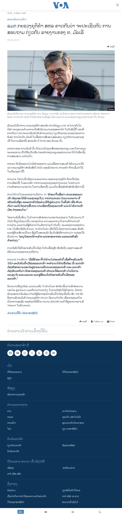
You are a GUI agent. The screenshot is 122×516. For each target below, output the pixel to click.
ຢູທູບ (9, 378)
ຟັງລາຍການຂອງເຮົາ (16, 394)
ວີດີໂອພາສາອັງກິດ (70, 372)
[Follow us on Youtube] (17, 353)
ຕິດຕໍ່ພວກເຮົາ (13, 451)
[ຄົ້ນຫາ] (100, 512)
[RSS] (39, 353)
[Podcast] (46, 353)
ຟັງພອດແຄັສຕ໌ (68, 445)
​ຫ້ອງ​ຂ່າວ (11, 490)
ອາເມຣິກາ (11, 423)
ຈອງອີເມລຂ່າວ (68, 468)
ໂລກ (9, 429)
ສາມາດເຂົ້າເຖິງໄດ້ (70, 502)
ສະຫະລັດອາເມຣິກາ (17, 19)
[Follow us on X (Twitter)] (32, 353)
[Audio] (73, 512)
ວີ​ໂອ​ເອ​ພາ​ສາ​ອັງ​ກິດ (15, 502)
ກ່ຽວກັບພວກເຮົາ (14, 445)
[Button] (111, 46)
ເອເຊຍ (10, 417)
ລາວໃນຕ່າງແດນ (69, 411)
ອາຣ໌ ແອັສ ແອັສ (14, 474)
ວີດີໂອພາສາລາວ (14, 372)
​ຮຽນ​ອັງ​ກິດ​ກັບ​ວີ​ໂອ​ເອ (71, 490)
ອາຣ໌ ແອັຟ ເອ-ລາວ (70, 496)
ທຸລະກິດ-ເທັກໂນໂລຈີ (71, 417)
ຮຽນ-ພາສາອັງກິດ (69, 429)
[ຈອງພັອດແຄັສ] (54, 353)
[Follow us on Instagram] (25, 353)
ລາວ (9, 411)
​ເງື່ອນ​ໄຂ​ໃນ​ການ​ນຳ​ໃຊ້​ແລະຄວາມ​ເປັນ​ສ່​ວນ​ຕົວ (26, 496)
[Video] (46, 512)
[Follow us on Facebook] (10, 353)
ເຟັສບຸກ (10, 468)
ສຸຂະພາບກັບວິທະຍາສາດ (73, 423)
